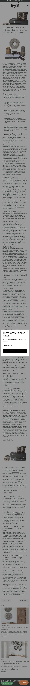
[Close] (27, 331)
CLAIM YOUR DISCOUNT (15, 351)
